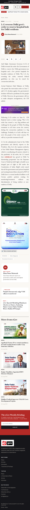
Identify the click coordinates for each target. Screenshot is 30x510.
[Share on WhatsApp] (16, 59)
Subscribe (7, 2)
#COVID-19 (4, 256)
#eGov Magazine (14, 256)
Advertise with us (5, 492)
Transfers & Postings (7, 466)
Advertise (14, 2)
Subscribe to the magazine (8, 487)
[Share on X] (11, 59)
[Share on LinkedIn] (7, 59)
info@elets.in (4, 496)
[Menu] (15, 7)
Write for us (22, 2)
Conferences (4, 489)
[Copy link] (20, 59)
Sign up (15, 427)
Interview (3, 480)
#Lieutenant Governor (7, 259)
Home (2, 17)
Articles (3, 462)
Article (3, 478)
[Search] (19, 7)
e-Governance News (6, 476)
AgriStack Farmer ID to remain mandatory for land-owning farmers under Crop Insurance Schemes (18, 12)
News (6, 17)
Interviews (4, 464)
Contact (3, 494)
